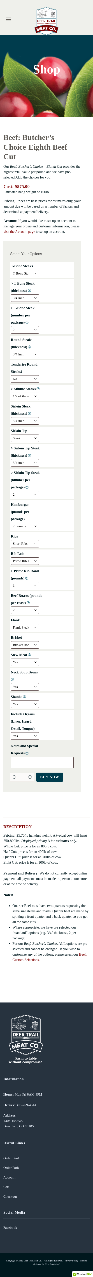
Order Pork (11, 1167)
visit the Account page (19, 231)
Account (9, 1177)
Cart (6, 1187)
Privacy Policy (71, 1260)
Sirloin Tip (19, 431)
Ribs (15, 536)
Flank (16, 620)
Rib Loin (18, 554)
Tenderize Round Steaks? (24, 367)
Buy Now (49, 777)
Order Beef (11, 1158)
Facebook (10, 1227)
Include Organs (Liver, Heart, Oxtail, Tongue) (23, 721)
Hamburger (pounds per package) (20, 512)
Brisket (17, 637)
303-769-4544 (26, 1105)
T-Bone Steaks (22, 266)
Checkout (10, 1196)
